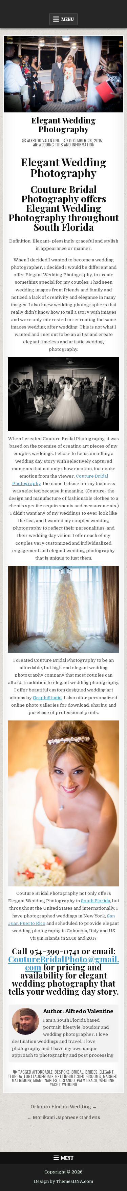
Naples (51, 1080)
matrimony (21, 1080)
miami (38, 1080)
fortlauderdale (38, 1076)
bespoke (62, 1072)
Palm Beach (87, 1080)
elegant (106, 1072)
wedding (106, 1080)
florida (15, 1076)
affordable (42, 1072)
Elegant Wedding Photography (63, 124)
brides (91, 1072)
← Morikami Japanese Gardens (63, 1117)
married (110, 1076)
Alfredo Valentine (43, 141)
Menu (67, 19)
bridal (77, 1072)
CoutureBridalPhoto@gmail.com (63, 963)
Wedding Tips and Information (66, 144)
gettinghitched (69, 1076)
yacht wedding (63, 1084)
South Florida (95, 900)
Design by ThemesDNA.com (63, 1181)
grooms (93, 1076)
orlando (67, 1080)
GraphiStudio (47, 697)
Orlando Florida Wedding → (63, 1106)
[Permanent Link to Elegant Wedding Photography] (63, 74)
